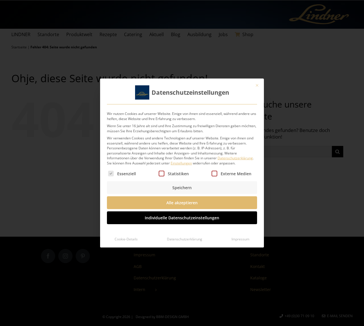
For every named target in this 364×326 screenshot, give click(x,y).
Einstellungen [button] (181, 163)
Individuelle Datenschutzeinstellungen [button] (182, 217)
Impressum (240, 239)
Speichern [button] (182, 187)
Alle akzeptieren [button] (182, 202)
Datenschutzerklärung (235, 158)
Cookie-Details (126, 239)
